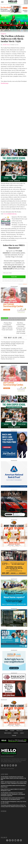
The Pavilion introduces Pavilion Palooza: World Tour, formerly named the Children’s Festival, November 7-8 (13, 357)
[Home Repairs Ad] (14, 605)
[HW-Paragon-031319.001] (14, 696)
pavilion (20, 318)
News (6, 730)
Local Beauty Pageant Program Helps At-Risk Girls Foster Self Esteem (7, 327)
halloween (16, 318)
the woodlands (21, 319)
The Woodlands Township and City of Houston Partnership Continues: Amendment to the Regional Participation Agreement (13, 350)
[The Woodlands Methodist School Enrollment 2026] (14, 647)
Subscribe (14, 735)
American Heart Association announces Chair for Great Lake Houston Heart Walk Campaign (21, 329)
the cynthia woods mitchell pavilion (9, 319)
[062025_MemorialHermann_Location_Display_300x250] (14, 670)
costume (10, 318)
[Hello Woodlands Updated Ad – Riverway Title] (14, 626)
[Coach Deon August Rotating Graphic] (14, 546)
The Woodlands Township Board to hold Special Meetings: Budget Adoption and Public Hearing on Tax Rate (12, 343)
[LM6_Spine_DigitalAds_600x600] (14, 457)
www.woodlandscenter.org (9, 214)
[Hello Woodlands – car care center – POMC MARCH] (14, 516)
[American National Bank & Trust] (14, 487)
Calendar (12, 730)
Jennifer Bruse (6, 44)
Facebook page (4, 83)
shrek (25, 318)
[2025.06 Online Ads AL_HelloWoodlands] (14, 576)
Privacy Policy (19, 730)
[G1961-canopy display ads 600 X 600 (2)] (14, 313)
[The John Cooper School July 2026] (14, 181)
